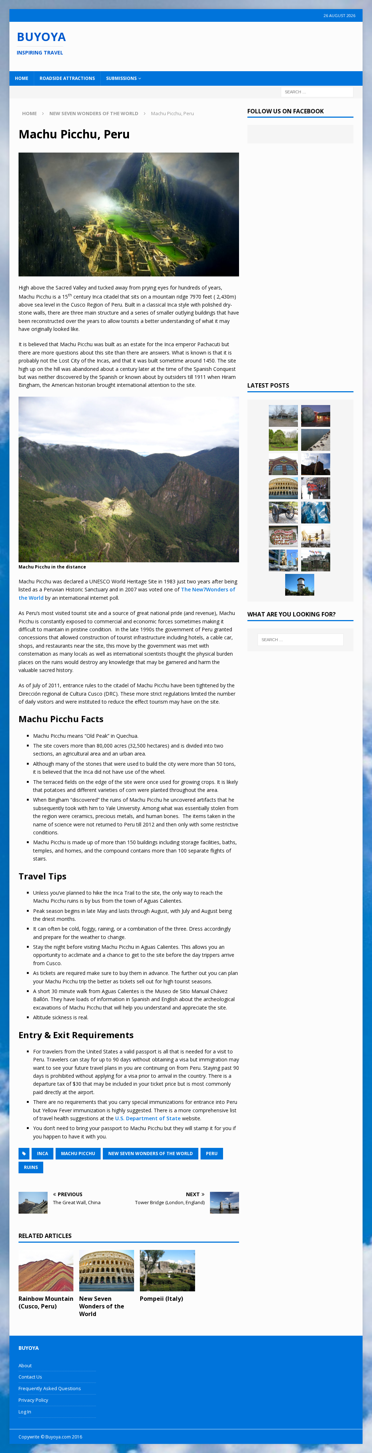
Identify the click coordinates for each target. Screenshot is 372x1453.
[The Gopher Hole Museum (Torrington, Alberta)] (283, 536)
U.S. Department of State (148, 1118)
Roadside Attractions (67, 78)
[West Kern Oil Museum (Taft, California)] (283, 416)
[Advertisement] (238, 45)
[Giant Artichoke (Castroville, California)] (315, 416)
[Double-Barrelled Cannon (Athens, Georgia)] (283, 512)
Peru (212, 1153)
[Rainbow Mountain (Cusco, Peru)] (46, 1270)
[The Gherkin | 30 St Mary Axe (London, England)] (315, 512)
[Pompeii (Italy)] (167, 1270)
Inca (42, 1153)
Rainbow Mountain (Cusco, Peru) (46, 1302)
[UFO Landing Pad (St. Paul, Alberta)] (315, 560)
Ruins (31, 1167)
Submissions (121, 78)
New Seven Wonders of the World (150, 1153)
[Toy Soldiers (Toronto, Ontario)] (283, 560)
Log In (25, 1411)
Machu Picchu (78, 1153)
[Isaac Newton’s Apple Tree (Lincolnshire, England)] (283, 440)
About (25, 1365)
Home (21, 78)
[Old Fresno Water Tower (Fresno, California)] (299, 585)
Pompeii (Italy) (161, 1299)
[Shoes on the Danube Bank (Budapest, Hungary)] (315, 440)
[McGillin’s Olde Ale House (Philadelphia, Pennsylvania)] (315, 488)
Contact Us (30, 1376)
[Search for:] (317, 91)
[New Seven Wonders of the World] (106, 1270)
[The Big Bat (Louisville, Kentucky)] (315, 464)
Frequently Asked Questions (50, 1388)
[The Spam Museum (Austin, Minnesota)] (283, 464)
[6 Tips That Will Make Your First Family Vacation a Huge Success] (315, 536)
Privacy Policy (33, 1400)
